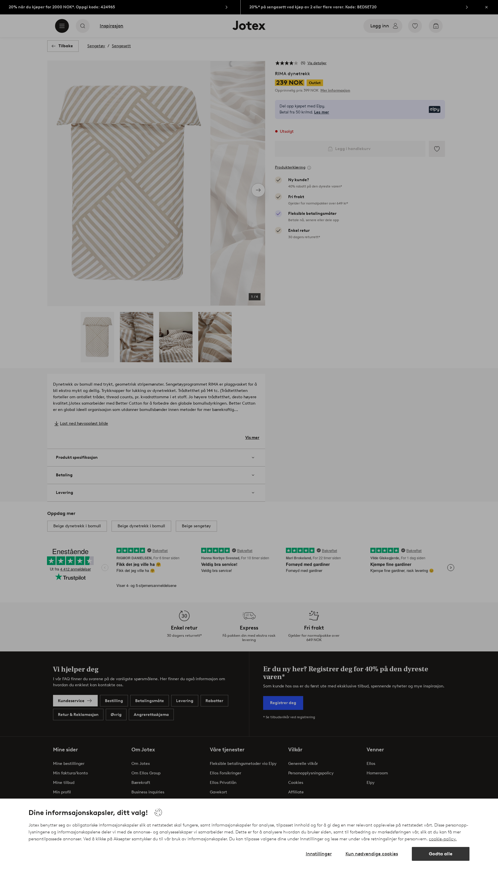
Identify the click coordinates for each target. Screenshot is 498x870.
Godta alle (440, 853)
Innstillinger (319, 853)
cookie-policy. (442, 838)
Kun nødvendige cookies (372, 853)
